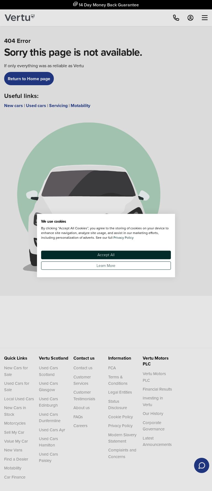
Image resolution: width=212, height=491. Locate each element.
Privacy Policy (123, 237)
